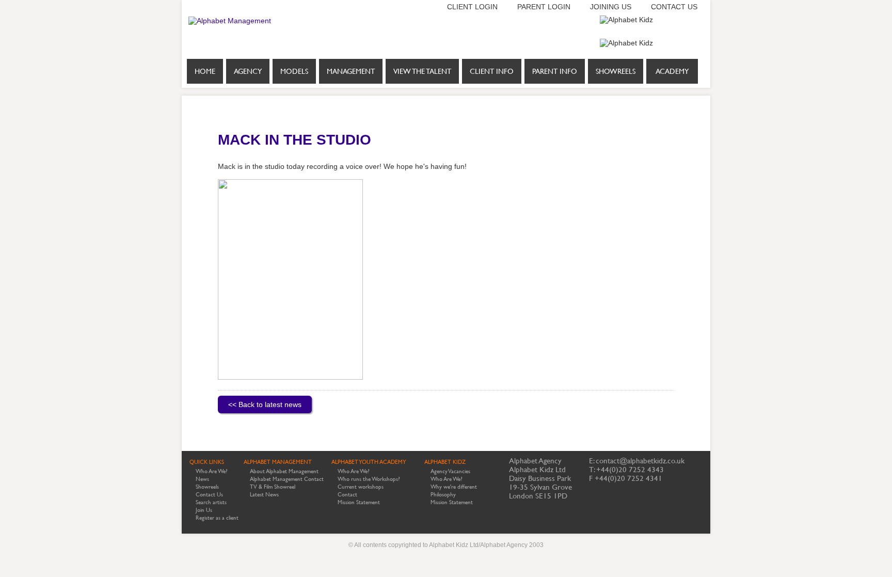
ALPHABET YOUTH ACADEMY (368, 462)
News (202, 479)
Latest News (264, 494)
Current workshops (361, 487)
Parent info (554, 71)
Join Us (204, 510)
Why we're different (454, 487)
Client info (492, 71)
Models (294, 71)
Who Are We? (212, 471)
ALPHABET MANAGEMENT (278, 462)
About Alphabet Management (284, 471)
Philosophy (443, 494)
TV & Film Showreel (272, 487)
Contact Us (209, 494)
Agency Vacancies (450, 471)
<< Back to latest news (264, 404)
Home (205, 71)
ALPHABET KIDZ (445, 462)
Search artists (211, 502)
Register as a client (217, 517)
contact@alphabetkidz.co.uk (640, 460)
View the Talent (422, 71)
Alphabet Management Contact (287, 479)
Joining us (610, 7)
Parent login (543, 7)
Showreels (615, 71)
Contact (347, 494)
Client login (472, 7)
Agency (248, 71)
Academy (672, 71)
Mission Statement (359, 502)
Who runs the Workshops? (369, 479)
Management (351, 71)
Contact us (674, 7)
